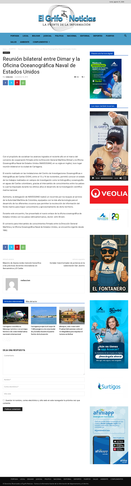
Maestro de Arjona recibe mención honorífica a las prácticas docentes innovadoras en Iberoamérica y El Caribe (22, 266)
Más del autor (31, 301)
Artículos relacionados (13, 301)
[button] (125, 36)
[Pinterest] (17, 82)
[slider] (106, 178)
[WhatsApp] (23, 82)
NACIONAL (72, 36)
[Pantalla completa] (125, 178)
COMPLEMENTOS (40, 42)
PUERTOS (110, 36)
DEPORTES (97, 36)
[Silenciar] (120, 178)
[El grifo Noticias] (65, 18)
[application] (109, 146)
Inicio (5, 49)
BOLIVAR (36, 36)
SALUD (13, 42)
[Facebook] (5, 82)
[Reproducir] (93, 178)
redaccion (9, 77)
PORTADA (14, 36)
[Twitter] (11, 82)
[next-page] (8, 339)
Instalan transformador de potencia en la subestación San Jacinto (67, 264)
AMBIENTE (24, 42)
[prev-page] (4, 339)
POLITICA (59, 36)
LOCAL (26, 36)
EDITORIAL (85, 36)
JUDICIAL (47, 36)
